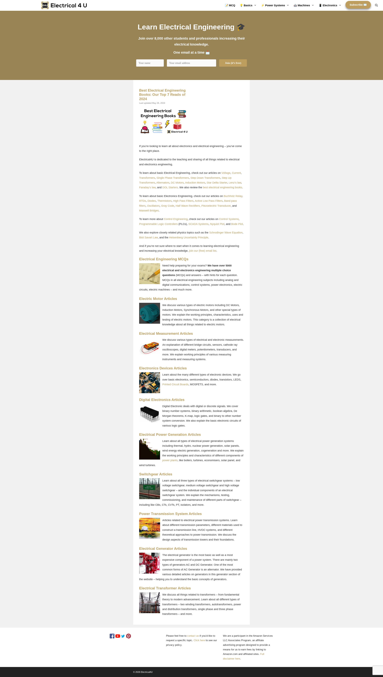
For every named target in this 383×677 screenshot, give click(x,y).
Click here (199, 640)
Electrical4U (147, 672)
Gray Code (167, 205)
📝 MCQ (230, 5)
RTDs (142, 200)
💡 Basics (246, 5)
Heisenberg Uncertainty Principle (188, 237)
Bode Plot (237, 224)
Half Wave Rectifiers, (188, 205)
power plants (170, 460)
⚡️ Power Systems (273, 5)
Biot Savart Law (148, 237)
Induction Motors (195, 182)
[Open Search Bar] (376, 5)
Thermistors (164, 200)
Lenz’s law (235, 182)
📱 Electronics (328, 5)
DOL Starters (170, 187)
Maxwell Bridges (149, 210)
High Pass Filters (183, 200)
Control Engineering (176, 219)
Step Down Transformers (205, 177)
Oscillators (153, 205)
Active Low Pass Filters (209, 200)
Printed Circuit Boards (175, 384)
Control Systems (229, 219)
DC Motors (177, 182)
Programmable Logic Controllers (158, 224)
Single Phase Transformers (172, 177)
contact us (193, 635)
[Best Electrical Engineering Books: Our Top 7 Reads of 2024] (164, 121)
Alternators (162, 182)
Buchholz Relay (233, 196)
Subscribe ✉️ (358, 4)
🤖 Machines (302, 5)
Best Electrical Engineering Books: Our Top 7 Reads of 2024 (162, 94)
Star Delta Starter (217, 182)
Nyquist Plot (217, 224)
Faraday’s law (147, 187)
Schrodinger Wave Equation (226, 232)
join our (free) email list (202, 250)
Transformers (147, 177)
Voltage (225, 172)
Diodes (152, 200)
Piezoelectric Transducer (216, 205)
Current (236, 172)
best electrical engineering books (222, 187)
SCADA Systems (198, 224)
